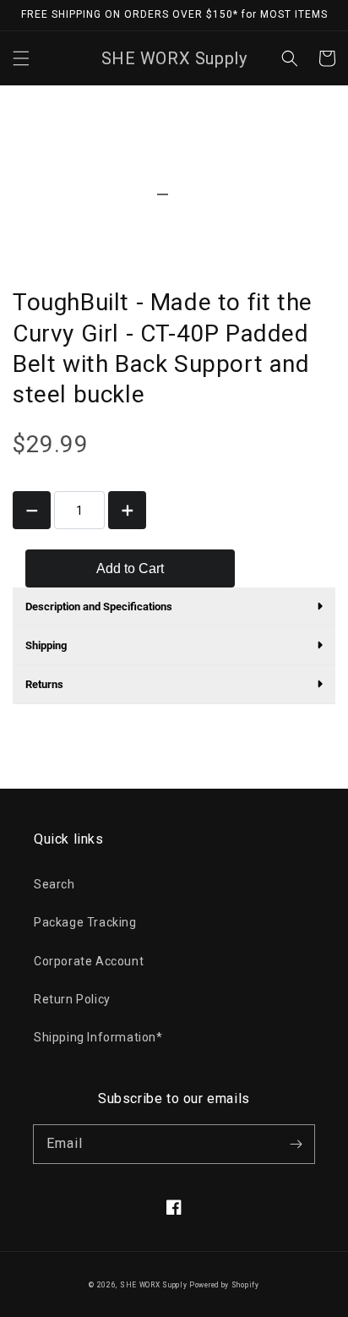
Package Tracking (85, 922)
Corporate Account (89, 961)
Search (54, 884)
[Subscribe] (295, 1143)
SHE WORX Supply (154, 1285)
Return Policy (72, 999)
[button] (21, 58)
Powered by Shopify (224, 1285)
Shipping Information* (98, 1037)
